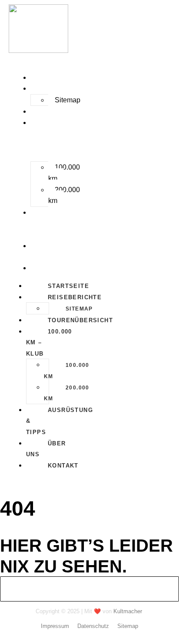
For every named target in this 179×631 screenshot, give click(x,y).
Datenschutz (93, 626)
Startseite (52, 78)
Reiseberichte (59, 88)
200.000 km (64, 195)
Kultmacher (127, 611)
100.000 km (64, 172)
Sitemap (67, 100)
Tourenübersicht (64, 111)
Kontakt (47, 268)
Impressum (55, 626)
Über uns (40, 252)
